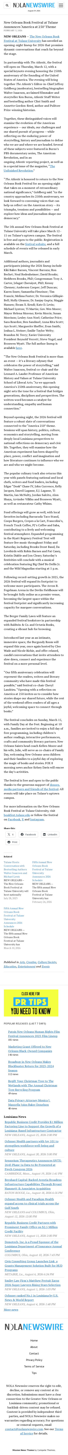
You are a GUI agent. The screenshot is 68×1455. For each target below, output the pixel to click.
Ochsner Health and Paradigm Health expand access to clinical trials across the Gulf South (32, 1203)
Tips (34, 1373)
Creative (31, 962)
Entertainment (26, 966)
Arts (22, 962)
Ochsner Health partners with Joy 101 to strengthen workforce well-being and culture (31, 1145)
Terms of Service (34, 1366)
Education (10, 966)
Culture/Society (47, 962)
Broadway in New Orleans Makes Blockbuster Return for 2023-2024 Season (31, 1066)
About (34, 1347)
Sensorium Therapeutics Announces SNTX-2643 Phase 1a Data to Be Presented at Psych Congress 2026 (33, 1165)
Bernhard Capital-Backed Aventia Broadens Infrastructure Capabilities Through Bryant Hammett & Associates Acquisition (33, 1184)
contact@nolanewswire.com (24, 1429)
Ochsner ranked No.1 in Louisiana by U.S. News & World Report (31, 1298)
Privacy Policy (34, 1360)
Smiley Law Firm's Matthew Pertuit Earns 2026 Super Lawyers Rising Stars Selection (33, 1283)
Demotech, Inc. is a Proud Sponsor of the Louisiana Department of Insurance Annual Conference (33, 1246)
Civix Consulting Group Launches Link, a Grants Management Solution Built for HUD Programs (33, 1265)
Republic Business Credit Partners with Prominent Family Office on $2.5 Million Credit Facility (31, 1227)
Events (46, 966)
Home (34, 1340)
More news (11, 1310)
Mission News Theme (23, 1450)
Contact (34, 1353)
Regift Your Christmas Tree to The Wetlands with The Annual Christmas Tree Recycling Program (32, 1085)
